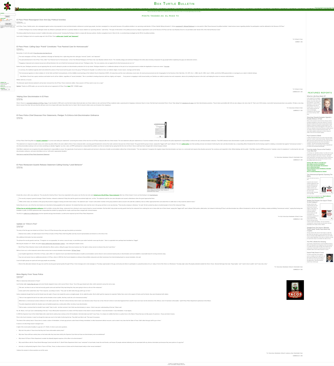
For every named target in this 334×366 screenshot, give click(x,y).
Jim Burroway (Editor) (4, 83)
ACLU (281, 216)
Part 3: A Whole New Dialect (313, 167)
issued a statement (42, 140)
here (69, 86)
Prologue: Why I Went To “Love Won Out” (316, 162)
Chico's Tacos (292, 107)
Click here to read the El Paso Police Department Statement (33, 154)
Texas (301, 39)
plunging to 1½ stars (188, 103)
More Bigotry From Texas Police (30, 274)
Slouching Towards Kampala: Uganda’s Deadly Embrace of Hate (319, 118)
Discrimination (285, 157)
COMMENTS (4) (296, 269)
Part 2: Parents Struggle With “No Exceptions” (317, 165)
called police (185, 144)
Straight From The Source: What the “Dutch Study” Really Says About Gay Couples (318, 229)
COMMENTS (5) (296, 159)
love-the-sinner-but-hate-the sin (43, 53)
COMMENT (297, 41)
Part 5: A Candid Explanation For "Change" (317, 171)
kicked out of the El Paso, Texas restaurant (106, 195)
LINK (302, 41)
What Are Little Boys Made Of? (316, 96)
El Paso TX (297, 39)
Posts (2, 19)
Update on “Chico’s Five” (27, 224)
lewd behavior (154, 195)
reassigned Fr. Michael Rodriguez (185, 26)
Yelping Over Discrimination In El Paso (33, 96)
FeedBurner (2, 26)
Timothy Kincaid (3, 84)
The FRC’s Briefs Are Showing (316, 241)
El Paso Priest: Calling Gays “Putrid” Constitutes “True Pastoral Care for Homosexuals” (52, 47)
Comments (10, 19)
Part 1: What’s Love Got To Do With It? (316, 164)
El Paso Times (76, 250)
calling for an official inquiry (31, 213)
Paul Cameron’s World (314, 135)
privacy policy (12, 26)
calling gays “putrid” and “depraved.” (67, 36)
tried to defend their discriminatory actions (53, 243)
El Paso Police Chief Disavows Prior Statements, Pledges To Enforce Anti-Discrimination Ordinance (58, 115)
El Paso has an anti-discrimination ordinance (30, 208)
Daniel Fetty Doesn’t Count (315, 252)
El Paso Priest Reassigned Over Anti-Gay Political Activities (41, 20)
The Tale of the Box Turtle (5, 86)
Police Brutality (297, 157)
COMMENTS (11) (296, 355)
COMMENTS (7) (296, 110)
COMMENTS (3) (296, 218)
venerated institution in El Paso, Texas (37, 103)
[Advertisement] (320, 24)
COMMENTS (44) (296, 91)
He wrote (166, 66)
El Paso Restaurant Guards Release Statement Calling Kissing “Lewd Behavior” (50, 165)
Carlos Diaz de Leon (32, 284)
